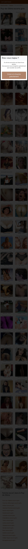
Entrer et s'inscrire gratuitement (14, 75)
